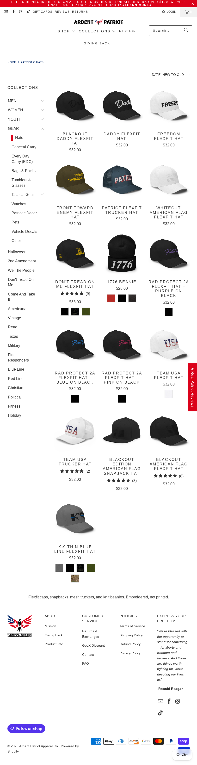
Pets (15, 222)
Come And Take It (21, 296)
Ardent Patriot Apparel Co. (39, 746)
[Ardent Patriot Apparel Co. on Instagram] (21, 12)
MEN (12, 101)
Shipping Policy (131, 635)
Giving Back (54, 635)
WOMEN (15, 110)
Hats (19, 138)
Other (16, 241)
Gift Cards (42, 11)
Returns (80, 11)
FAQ (85, 663)
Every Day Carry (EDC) (22, 158)
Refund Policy (130, 644)
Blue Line (16, 369)
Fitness (14, 406)
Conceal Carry (24, 147)
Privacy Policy (130, 653)
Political (15, 397)
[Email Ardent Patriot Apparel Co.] (6, 12)
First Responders (18, 357)
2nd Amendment (22, 261)
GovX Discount (93, 645)
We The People (21, 270)
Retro (12, 327)
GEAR (13, 128)
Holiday (14, 415)
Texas (13, 336)
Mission (50, 626)
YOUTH (15, 119)
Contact (88, 655)
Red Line (16, 379)
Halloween (17, 252)
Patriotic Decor (24, 213)
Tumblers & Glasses (21, 182)
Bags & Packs (24, 171)
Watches (19, 204)
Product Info (54, 644)
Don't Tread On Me (21, 282)
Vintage (14, 318)
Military (14, 345)
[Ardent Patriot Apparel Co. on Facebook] (13, 12)
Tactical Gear (23, 195)
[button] (66, 31)
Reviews (62, 11)
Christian (15, 388)
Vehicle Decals (24, 231)
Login (171, 11)
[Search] (186, 30)
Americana (17, 309)
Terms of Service (132, 626)
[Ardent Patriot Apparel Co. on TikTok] (28, 12)
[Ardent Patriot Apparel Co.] (98, 22)
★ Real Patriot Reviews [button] (193, 387)
